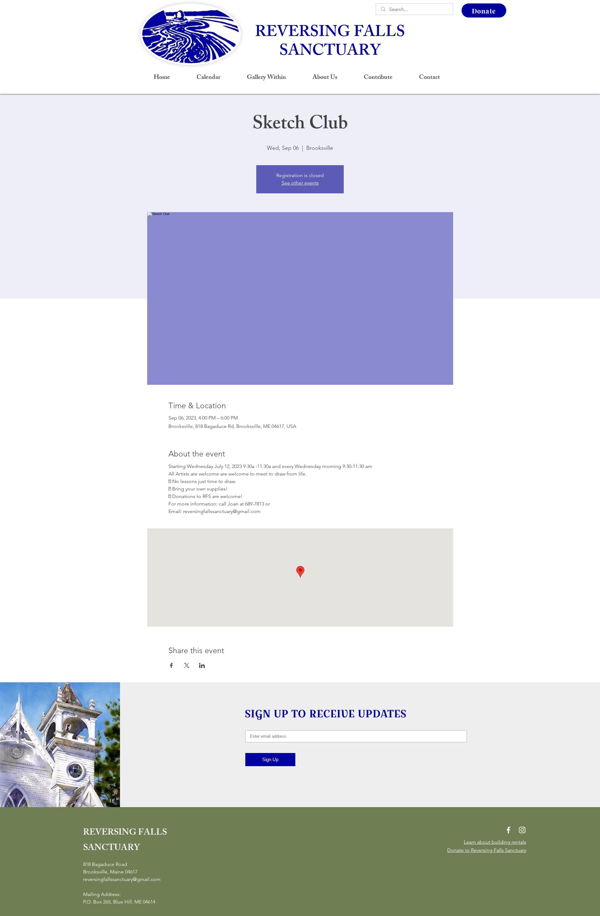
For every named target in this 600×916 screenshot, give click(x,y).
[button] (324, 77)
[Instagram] (522, 830)
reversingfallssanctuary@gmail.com (122, 879)
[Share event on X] (187, 665)
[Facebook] (508, 830)
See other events (300, 183)
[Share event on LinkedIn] (202, 665)
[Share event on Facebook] (171, 665)
